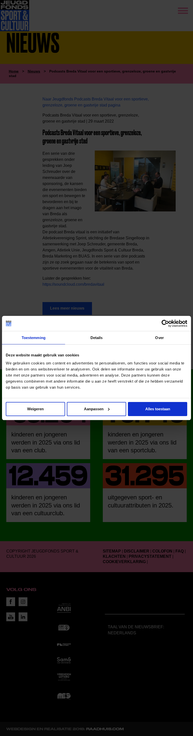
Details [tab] (96, 338)
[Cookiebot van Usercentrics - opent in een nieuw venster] (165, 323)
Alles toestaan (157, 409)
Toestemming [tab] (33, 338)
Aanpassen (94, 409)
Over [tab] (159, 338)
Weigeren (35, 409)
